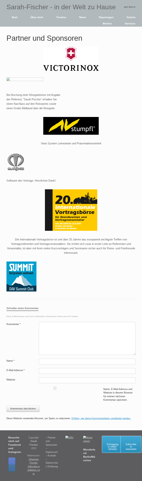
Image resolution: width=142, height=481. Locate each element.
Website (10, 379)
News (82, 17)
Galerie (131, 17)
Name (10, 360)
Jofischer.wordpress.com (33, 470)
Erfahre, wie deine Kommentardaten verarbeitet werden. (101, 418)
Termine (61, 17)
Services (130, 23)
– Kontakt (51, 455)
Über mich (37, 17)
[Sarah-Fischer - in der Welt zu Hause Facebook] (11, 461)
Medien (107, 23)
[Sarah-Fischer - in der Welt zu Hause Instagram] (11, 468)
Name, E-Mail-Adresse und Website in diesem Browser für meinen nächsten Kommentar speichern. (118, 394)
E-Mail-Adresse (15, 370)
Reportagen (106, 17)
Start (15, 17)
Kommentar (13, 324)
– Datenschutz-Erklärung (52, 463)
